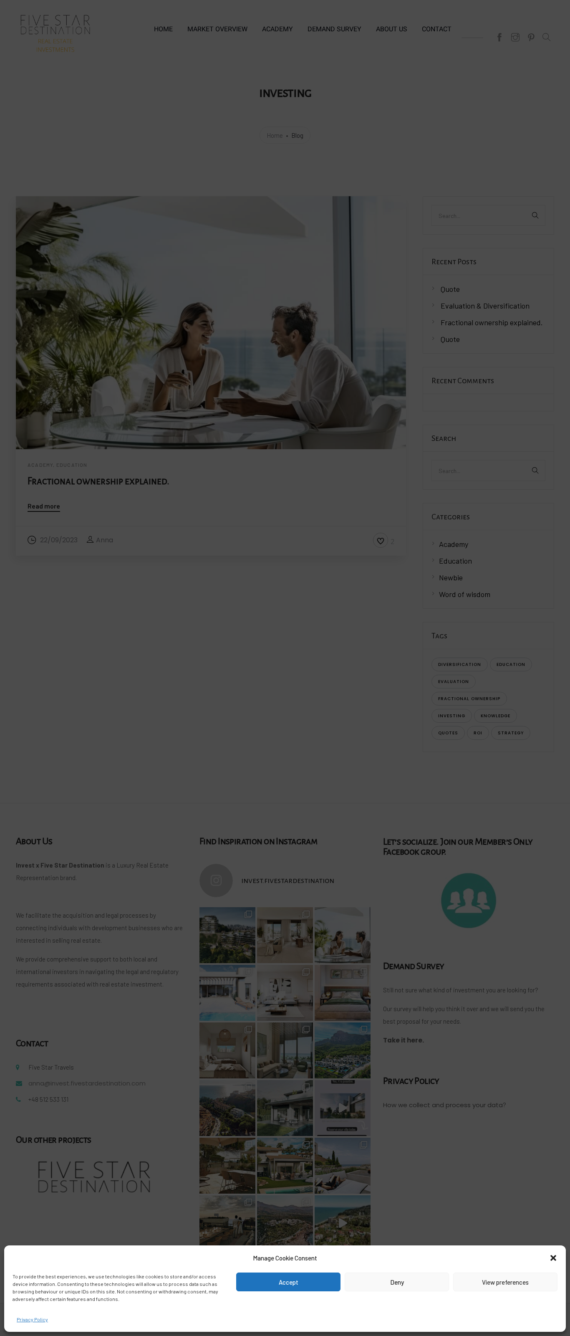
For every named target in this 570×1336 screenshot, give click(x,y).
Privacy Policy (32, 1319)
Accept (288, 1282)
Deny (397, 1282)
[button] (553, 1258)
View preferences (505, 1282)
